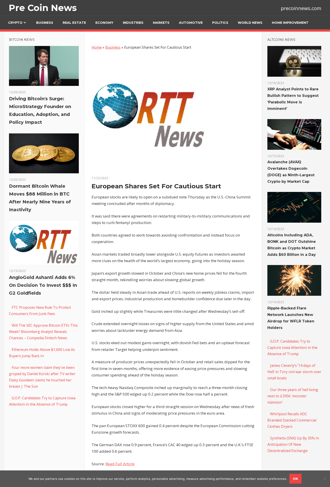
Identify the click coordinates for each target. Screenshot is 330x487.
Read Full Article (120, 463)
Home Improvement (290, 23)
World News (250, 23)
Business (44, 23)
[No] (324, 478)
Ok (295, 478)
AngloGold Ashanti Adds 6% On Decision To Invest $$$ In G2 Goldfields (43, 285)
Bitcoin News (22, 40)
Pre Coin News (43, 7)
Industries (133, 23)
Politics (220, 23)
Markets (161, 23)
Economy (104, 23)
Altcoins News (281, 40)
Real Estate (74, 23)
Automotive (191, 23)
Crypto (15, 23)
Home (97, 47)
